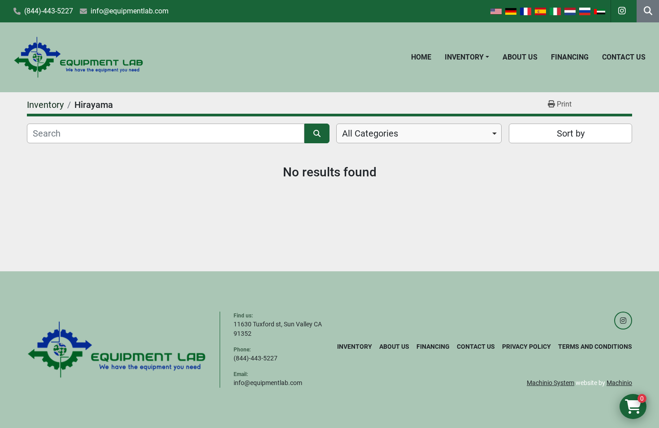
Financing (570, 57)
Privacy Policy (526, 346)
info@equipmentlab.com (130, 11)
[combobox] (419, 133)
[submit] (317, 133)
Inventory (464, 57)
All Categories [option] (370, 133)
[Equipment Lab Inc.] (116, 349)
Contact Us (624, 57)
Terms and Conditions (595, 346)
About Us (520, 57)
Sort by (571, 133)
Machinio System (550, 382)
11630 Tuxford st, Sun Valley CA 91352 (278, 329)
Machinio (619, 382)
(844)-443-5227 (48, 11)
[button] (467, 57)
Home (421, 57)
